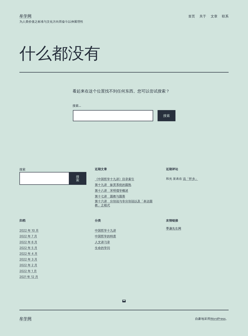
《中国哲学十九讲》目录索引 (114, 179)
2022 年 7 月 (28, 236)
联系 (225, 16)
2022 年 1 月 (28, 271)
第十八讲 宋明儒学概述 (111, 190)
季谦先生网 (173, 228)
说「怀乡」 (190, 178)
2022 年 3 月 (28, 259)
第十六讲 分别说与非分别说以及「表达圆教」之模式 (124, 203)
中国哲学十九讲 (105, 230)
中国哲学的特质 (105, 236)
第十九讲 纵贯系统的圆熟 (113, 185)
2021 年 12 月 (28, 277)
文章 (214, 16)
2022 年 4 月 (28, 253)
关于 (202, 16)
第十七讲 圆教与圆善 (110, 196)
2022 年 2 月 (28, 265)
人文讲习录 (102, 242)
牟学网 (25, 16)
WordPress (218, 318)
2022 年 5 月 (28, 248)
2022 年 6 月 (28, 242)
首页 (191, 16)
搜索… (77, 105)
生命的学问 (102, 248)
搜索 (22, 169)
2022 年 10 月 (29, 230)
